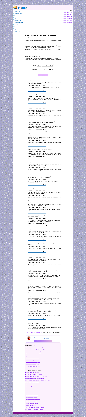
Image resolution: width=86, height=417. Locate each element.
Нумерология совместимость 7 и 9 (37, 308)
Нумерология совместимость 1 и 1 (37, 80)
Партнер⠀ (34, 65)
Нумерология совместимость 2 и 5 (37, 145)
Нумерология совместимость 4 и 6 (37, 223)
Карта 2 (47, 415)
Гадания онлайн (18, 20)
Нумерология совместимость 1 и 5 (37, 102)
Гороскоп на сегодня (19, 13)
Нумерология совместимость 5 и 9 (37, 268)
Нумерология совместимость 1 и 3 (37, 90)
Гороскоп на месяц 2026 (19, 29)
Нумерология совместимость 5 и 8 (37, 262)
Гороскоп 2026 (17, 11)
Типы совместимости (19, 15)
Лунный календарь (18, 24)
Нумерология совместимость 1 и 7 (37, 113)
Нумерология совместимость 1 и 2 (37, 85)
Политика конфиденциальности (56, 415)
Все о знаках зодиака (19, 26)
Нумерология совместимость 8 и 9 (37, 318)
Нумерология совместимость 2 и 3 (37, 135)
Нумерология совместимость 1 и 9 (37, 124)
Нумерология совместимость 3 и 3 (37, 174)
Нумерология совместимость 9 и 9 (37, 325)
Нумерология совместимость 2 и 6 (37, 151)
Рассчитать (43, 75)
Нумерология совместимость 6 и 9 (37, 290)
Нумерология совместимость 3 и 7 (37, 195)
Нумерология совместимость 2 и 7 (37, 156)
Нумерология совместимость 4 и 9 (37, 239)
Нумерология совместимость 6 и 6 (37, 273)
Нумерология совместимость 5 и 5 (37, 246)
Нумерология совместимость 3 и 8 (37, 202)
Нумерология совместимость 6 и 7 (37, 278)
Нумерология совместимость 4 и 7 (37, 229)
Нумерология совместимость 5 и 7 (37, 257)
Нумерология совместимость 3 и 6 (37, 190)
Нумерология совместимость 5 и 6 (37, 251)
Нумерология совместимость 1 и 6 (37, 108)
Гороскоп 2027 (17, 31)
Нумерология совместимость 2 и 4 (37, 140)
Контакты (36, 415)
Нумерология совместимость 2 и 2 (37, 129)
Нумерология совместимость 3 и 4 (37, 179)
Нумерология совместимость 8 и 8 (37, 313)
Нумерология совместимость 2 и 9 (37, 167)
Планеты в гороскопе (19, 22)
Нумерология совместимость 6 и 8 (37, 284)
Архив (65, 415)
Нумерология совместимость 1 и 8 (37, 119)
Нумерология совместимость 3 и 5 (37, 184)
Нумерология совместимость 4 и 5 (37, 218)
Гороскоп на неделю (19, 18)
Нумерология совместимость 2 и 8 (37, 162)
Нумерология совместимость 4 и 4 (37, 213)
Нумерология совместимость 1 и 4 (37, 96)
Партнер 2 (34, 69)
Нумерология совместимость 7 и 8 (37, 301)
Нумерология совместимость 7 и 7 (37, 296)
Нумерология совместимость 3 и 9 (37, 207)
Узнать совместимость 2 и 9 (48, 72)
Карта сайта (42, 415)
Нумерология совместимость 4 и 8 (37, 234)
